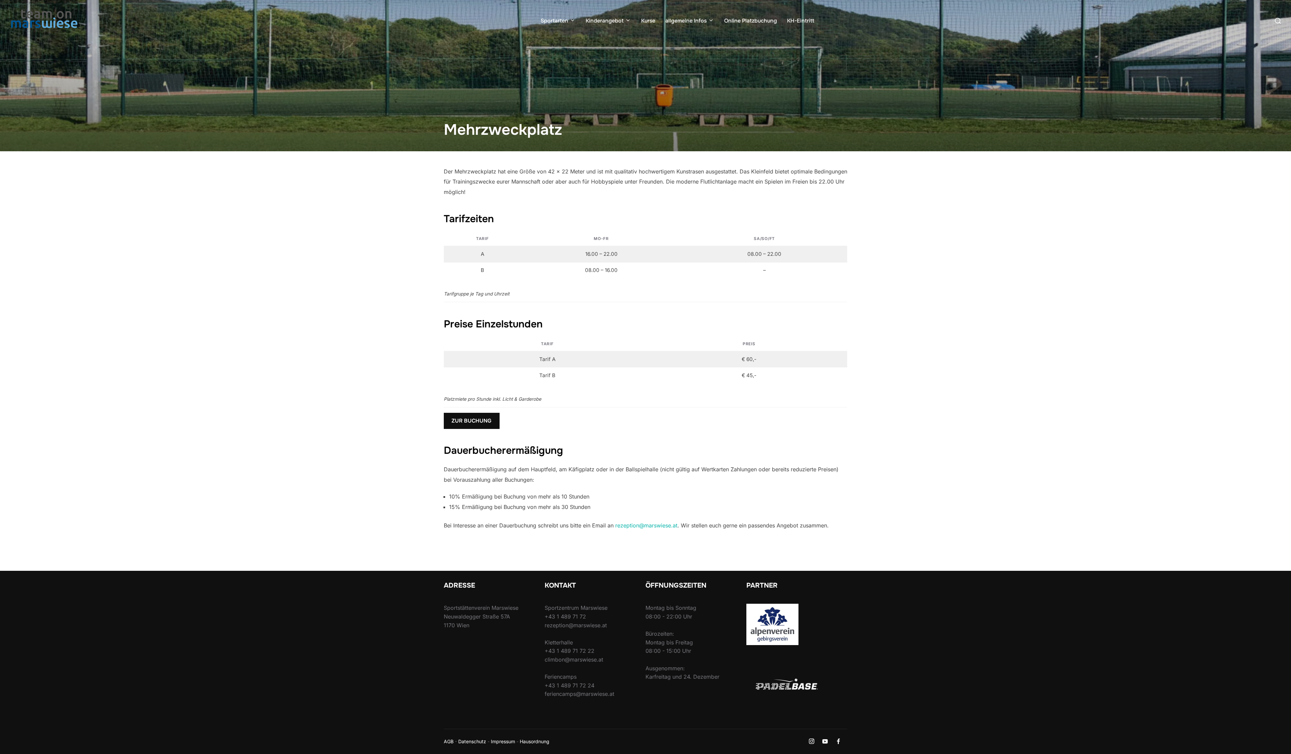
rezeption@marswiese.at (646, 525)
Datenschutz (472, 741)
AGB (449, 741)
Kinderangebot (605, 20)
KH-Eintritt (800, 20)
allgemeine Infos (686, 20)
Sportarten (554, 20)
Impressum (503, 741)
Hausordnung (534, 741)
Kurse (648, 20)
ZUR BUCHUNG (472, 420)
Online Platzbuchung (750, 20)
